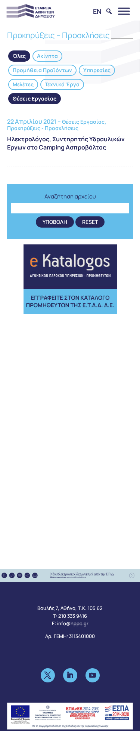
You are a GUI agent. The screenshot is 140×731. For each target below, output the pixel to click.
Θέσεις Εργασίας (34, 98)
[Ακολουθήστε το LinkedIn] (70, 675)
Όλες (19, 55)
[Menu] (124, 11)
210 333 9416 (72, 616)
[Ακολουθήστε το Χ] (48, 675)
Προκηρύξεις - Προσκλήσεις (42, 128)
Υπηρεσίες (97, 70)
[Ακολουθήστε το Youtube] (92, 675)
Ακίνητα (47, 55)
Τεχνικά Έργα (62, 84)
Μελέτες (23, 84)
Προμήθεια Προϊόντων (42, 70)
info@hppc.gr (72, 623)
